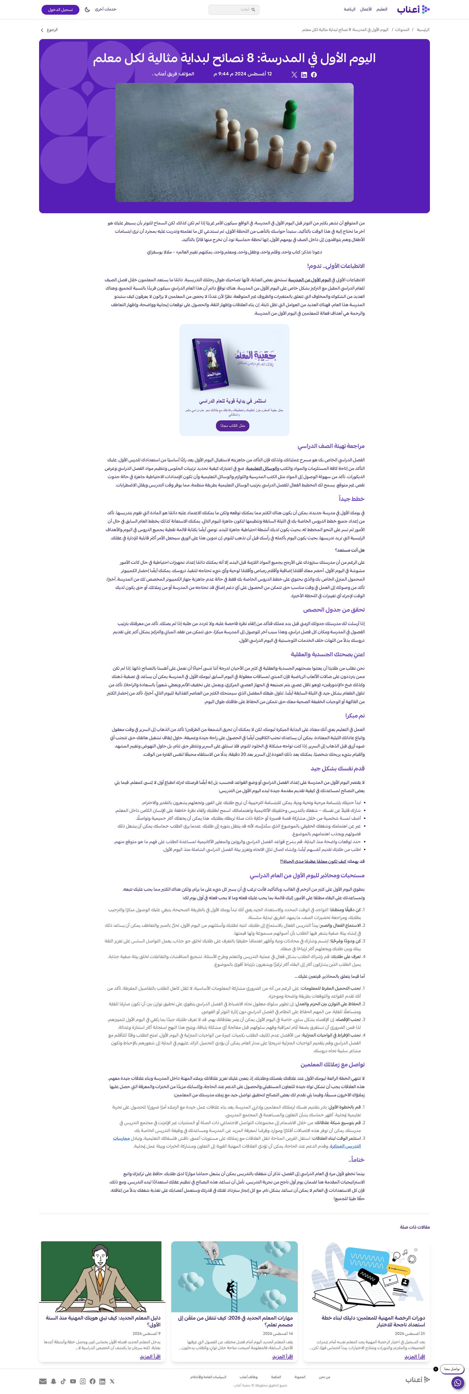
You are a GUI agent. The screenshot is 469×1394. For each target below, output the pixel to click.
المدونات (402, 30)
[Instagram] (83, 1381)
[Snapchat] (53, 1381)
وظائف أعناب (248, 1377)
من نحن (324, 1377)
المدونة (300, 1377)
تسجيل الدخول (60, 10)
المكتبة (276, 1377)
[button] (87, 10)
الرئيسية (423, 30)
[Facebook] (314, 75)
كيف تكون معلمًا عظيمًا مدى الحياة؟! (313, 862)
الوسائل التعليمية (261, 469)
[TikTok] (63, 1381)
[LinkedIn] (304, 75)
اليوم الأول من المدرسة (309, 280)
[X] (294, 75)
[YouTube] (73, 1381)
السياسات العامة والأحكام (208, 1377)
